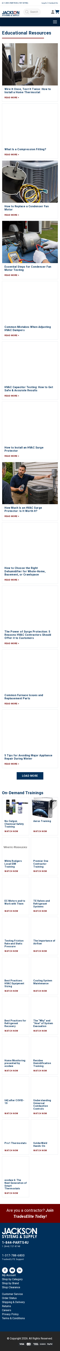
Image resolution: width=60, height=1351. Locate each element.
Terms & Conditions (13, 1318)
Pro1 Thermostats (15, 1143)
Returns (6, 1306)
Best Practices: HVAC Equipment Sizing (14, 983)
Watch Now (11, 831)
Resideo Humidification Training (42, 1063)
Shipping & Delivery (13, 1302)
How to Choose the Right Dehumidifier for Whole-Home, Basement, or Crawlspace (25, 571)
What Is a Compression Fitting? (25, 149)
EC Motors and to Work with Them (14, 902)
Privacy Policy (10, 1314)
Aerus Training (42, 821)
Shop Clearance (11, 1287)
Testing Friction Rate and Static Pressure (14, 943)
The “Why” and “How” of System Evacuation (43, 1023)
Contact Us (53, 3)
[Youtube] (12, 1270)
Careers (6, 1310)
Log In (44, 3)
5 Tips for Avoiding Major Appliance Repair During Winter (28, 757)
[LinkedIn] (19, 1270)
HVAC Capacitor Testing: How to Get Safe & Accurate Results (28, 389)
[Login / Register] (52, 12)
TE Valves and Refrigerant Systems (41, 903)
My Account (9, 1275)
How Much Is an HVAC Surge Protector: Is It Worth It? (23, 509)
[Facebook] (5, 1270)
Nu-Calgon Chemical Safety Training (14, 824)
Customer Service (12, 1294)
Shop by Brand (10, 1283)
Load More (30, 775)
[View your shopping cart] (59, 12)
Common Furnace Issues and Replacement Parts (23, 697)
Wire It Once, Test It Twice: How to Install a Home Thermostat (27, 90)
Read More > (11, 97)
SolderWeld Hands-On (40, 1144)
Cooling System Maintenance (42, 982)
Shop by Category (12, 1279)
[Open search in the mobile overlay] (32, 12)
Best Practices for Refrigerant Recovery (15, 1023)
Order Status (9, 1298)
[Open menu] (55, 22)
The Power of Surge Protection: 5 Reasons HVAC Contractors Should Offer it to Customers (27, 635)
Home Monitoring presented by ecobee (15, 1063)
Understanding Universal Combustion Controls (42, 1104)
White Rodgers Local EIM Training (13, 864)
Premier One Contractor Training (40, 864)
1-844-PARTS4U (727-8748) (16, 3)
